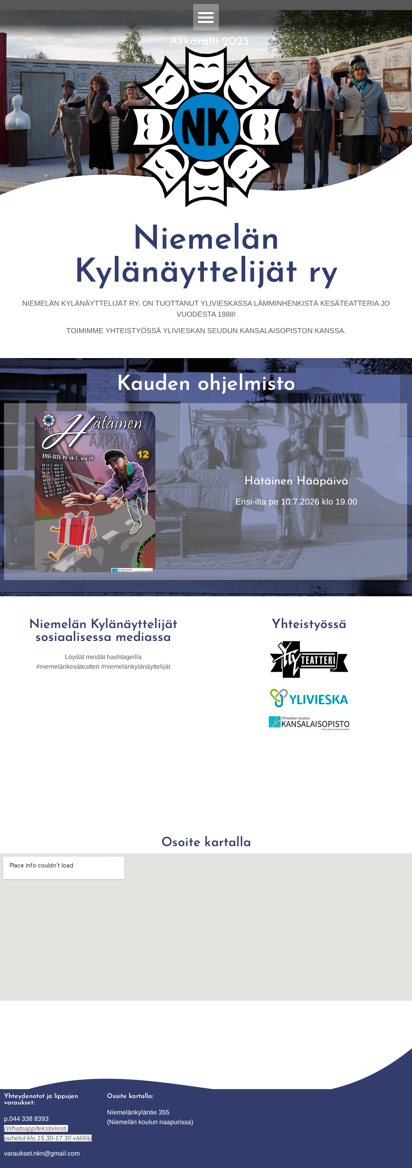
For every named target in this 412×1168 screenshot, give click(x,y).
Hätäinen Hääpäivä (296, 481)
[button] (206, 17)
